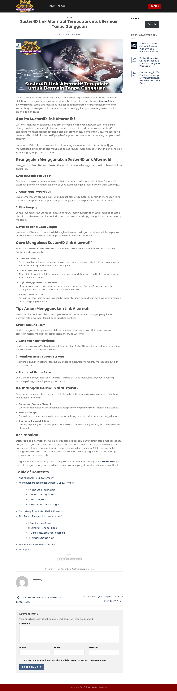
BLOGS (62, 6)
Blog (69, 17)
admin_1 (80, 34)
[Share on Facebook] (59, 559)
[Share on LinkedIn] (79, 559)
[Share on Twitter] (64, 559)
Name (23, 647)
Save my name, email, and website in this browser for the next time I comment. (65, 660)
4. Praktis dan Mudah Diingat (43, 504)
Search (135, 18)
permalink (88, 569)
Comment (25, 623)
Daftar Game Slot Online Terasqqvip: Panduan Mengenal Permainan (149, 62)
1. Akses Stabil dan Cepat (41, 489)
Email (57, 647)
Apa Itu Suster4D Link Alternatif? (36, 478)
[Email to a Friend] (69, 559)
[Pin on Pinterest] (74, 559)
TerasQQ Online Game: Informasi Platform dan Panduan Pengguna (149, 47)
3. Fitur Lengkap (36, 499)
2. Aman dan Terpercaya (41, 494)
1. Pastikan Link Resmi (39, 523)
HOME (51, 6)
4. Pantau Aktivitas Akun (41, 537)
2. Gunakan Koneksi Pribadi (42, 528)
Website (93, 647)
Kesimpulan (25, 549)
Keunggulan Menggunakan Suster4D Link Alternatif (46, 482)
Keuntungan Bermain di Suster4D (37, 544)
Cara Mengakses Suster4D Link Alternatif (41, 511)
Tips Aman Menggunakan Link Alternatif (40, 516)
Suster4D (103, 101)
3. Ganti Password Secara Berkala (46, 532)
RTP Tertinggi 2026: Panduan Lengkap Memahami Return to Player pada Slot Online (149, 77)
